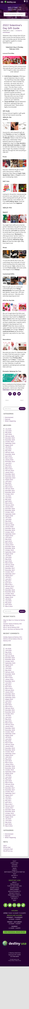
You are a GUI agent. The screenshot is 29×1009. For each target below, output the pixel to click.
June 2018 (8, 557)
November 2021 (10, 492)
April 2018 (8, 561)
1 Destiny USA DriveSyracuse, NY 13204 (14, 953)
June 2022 (8, 481)
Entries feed (6, 847)
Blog (14, 877)
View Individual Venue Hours (14, 932)
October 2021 (9, 494)
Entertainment (9, 417)
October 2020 (9, 512)
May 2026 (8, 432)
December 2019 (10, 528)
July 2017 (8, 577)
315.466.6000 (14, 956)
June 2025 (8, 449)
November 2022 (10, 476)
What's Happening (10, 421)
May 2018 (8, 559)
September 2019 (10, 534)
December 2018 (10, 546)
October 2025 (9, 441)
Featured (7, 419)
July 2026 (8, 429)
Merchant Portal (14, 895)
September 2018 (10, 552)
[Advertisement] (14, 981)
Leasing (14, 865)
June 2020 (8, 519)
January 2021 (9, 507)
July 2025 (8, 447)
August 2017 (9, 575)
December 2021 (10, 490)
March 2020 (8, 523)
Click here (6, 389)
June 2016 (8, 601)
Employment (14, 889)
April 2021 (8, 501)
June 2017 (8, 579)
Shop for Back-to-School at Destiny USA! (14, 621)
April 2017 (8, 583)
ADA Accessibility (14, 891)
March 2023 (8, 469)
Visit (14, 861)
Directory (14, 863)
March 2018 (8, 563)
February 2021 (9, 505)
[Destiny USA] (14, 943)
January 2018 (9, 566)
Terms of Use (18, 960)
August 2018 (9, 554)
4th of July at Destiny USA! (11, 627)
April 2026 (8, 434)
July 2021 (8, 496)
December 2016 (10, 590)
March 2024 (8, 458)
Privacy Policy (14, 893)
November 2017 (10, 570)
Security (14, 875)
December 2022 (10, 474)
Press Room (14, 884)
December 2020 (10, 508)
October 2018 (9, 550)
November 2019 (10, 530)
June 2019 (8, 537)
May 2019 (8, 539)
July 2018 (8, 556)
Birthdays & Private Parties (14, 872)
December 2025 (10, 438)
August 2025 (9, 445)
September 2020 (10, 514)
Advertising (14, 888)
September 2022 (10, 478)
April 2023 (8, 467)
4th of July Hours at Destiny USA (13, 629)
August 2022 (9, 479)
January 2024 (9, 460)
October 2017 (9, 572)
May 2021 (8, 499)
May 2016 (8, 603)
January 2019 (9, 545)
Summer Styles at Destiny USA (12, 624)
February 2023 (9, 470)
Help (14, 874)
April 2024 (8, 456)
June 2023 (8, 463)
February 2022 (9, 489)
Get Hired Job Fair (8, 625)
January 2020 (9, 526)
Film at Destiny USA (14, 886)
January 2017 (9, 588)
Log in (5, 845)
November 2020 (10, 510)
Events (14, 870)
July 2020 (8, 517)
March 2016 (8, 606)
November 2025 (10, 440)
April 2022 (8, 485)
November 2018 (10, 548)
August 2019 (9, 536)
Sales (14, 868)
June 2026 (8, 431)
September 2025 (10, 443)
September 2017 (10, 574)
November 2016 (10, 592)
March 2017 (8, 584)
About (14, 882)
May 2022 (8, 483)
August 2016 (9, 597)
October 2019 (9, 532)
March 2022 (8, 487)
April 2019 (8, 541)
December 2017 (10, 568)
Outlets (14, 866)
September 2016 (10, 595)
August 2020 (9, 516)
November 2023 (10, 461)
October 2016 (9, 594)
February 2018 (9, 565)
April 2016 (8, 604)
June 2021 (8, 498)
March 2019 (8, 543)
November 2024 (10, 454)
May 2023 (8, 465)
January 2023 (9, 472)
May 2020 (8, 521)
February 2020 (9, 525)
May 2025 (8, 451)
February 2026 (9, 436)
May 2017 (8, 581)
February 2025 (9, 452)
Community (14, 897)
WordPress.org (7, 851)
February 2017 (9, 586)
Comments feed (8, 849)
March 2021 (8, 503)
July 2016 (8, 599)
